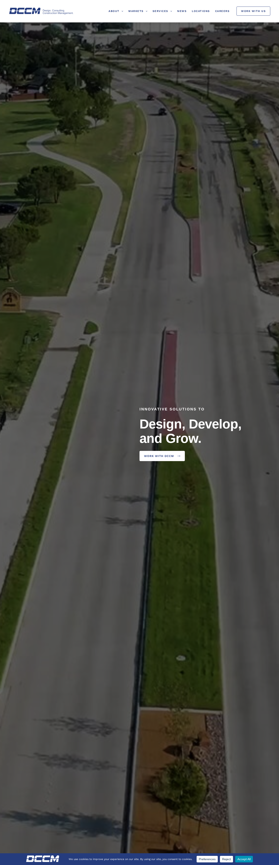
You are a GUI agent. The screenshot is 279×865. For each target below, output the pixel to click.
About (114, 11)
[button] (121, 11)
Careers (222, 11)
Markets (136, 11)
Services (160, 11)
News (182, 11)
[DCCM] (41, 11)
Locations (201, 11)
